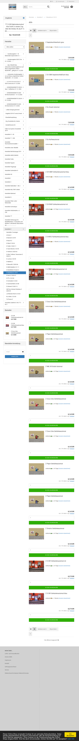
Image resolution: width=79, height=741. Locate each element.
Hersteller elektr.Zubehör (11, 155)
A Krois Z (8, 235)
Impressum (8, 660)
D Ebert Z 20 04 (10, 243)
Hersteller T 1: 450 (10, 138)
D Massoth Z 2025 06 (12, 264)
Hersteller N (8, 197)
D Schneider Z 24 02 (11, 281)
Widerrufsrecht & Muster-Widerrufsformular (17, 673)
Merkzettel (71, 1)
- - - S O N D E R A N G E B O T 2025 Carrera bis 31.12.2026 (13, 82)
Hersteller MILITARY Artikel (12, 189)
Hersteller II (8, 182)
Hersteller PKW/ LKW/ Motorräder (11, 202)
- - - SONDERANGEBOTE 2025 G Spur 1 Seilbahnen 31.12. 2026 (13, 88)
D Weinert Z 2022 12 (11, 286)
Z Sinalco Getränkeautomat (54, 528)
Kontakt (7, 663)
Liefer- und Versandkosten (12, 653)
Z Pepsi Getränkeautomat (54, 334)
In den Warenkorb (51, 69)
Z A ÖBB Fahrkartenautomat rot (56, 269)
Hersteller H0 (8, 174)
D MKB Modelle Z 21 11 (12, 267)
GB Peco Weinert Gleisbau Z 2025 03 (14, 290)
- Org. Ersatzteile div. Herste (12, 121)
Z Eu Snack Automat (52, 107)
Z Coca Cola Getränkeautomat (55, 302)
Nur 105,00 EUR (14, 35)
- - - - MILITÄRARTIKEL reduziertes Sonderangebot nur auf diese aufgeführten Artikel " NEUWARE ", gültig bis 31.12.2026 (14, 67)
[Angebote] (23, 18)
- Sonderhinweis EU (10, 125)
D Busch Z (9, 240)
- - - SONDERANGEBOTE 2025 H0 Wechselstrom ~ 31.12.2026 (13, 93)
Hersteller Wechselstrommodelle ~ (11, 143)
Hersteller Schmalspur (11, 206)
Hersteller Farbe (9, 159)
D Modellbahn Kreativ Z (12, 270)
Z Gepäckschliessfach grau (54, 42)
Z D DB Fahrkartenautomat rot (55, 561)
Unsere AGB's (8, 657)
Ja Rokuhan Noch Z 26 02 (13, 293)
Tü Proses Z (9, 299)
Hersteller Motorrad (10, 193)
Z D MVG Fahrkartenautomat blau (56, 237)
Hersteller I (8, 178)
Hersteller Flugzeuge (10, 166)
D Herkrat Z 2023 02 (11, 251)
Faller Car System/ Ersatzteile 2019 (13, 129)
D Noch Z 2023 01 (11, 275)
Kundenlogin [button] (60, 1)
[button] (52, 1)
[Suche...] (48, 7)
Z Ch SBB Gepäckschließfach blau (57, 75)
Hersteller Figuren (10, 163)
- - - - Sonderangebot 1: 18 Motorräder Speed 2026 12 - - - (13, 54)
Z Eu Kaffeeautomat (52, 139)
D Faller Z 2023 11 (11, 246)
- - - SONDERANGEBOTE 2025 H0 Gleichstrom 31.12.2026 (13, 105)
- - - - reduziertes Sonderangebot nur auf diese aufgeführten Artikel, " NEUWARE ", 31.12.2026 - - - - (14, 76)
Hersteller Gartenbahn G (11, 170)
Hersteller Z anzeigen (12, 232)
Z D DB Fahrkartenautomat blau (56, 593)
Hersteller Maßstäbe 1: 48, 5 (12, 186)
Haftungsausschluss (10, 666)
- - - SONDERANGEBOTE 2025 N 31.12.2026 (13, 99)
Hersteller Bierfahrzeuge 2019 (13, 151)
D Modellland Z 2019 (12, 272)
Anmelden (14, 356)
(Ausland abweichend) (64, 47)
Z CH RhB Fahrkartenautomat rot (56, 204)
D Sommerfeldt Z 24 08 (12, 283)
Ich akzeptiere (70, 735)
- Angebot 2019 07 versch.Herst (13, 113)
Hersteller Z (8, 229)
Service (7, 670)
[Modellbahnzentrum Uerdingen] (12, 7)
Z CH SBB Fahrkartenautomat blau (57, 172)
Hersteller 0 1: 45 (9, 134)
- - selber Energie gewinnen (12, 109)
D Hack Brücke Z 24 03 (12, 249)
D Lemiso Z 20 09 (11, 259)
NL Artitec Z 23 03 (11, 296)
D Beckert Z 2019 (11, 238)
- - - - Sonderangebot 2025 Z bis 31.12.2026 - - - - (13, 60)
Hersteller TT (8, 216)
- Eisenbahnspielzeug (10, 117)
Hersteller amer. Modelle (11, 147)
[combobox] (42, 31)
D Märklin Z (9, 261)
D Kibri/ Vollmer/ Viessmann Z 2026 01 (14, 255)
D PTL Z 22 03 (10, 278)
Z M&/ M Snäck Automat (53, 366)
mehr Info (70, 739)
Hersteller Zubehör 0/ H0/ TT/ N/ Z (13, 303)
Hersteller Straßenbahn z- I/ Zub (12, 211)
